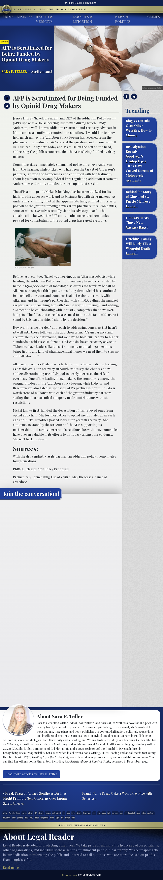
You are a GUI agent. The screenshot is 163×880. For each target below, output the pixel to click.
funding (104, 813)
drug (64, 813)
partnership (20, 817)
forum (94, 813)
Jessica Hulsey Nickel (130, 813)
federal (73, 813)
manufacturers (6, 817)
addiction (5, 813)
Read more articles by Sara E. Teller (31, 774)
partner (14, 817)
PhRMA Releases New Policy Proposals (41, 469)
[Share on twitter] (6, 106)
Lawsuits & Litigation (83, 19)
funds (109, 813)
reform (52, 817)
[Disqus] (61, 552)
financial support (87, 813)
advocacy (24, 813)
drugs (68, 813)
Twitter (91, 3)
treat (62, 817)
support (57, 817)
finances (79, 813)
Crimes (153, 17)
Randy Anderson (44, 817)
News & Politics (123, 19)
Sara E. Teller (14, 71)
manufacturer (150, 813)
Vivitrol (59, 374)
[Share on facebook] (6, 98)
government (115, 813)
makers (144, 813)
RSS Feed (67, 3)
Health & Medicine (44, 19)
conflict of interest (56, 813)
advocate (30, 813)
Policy (31, 817)
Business (24, 17)
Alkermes (41, 813)
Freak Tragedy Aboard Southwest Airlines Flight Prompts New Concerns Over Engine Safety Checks (35, 798)
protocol (37, 817)
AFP (36, 813)
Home (8, 17)
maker (138, 813)
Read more (11, 867)
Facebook (77, 3)
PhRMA (83, 300)
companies (47, 813)
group (121, 813)
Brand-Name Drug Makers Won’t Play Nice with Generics (117, 795)
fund (99, 813)
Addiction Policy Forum (14, 813)
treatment (67, 817)
